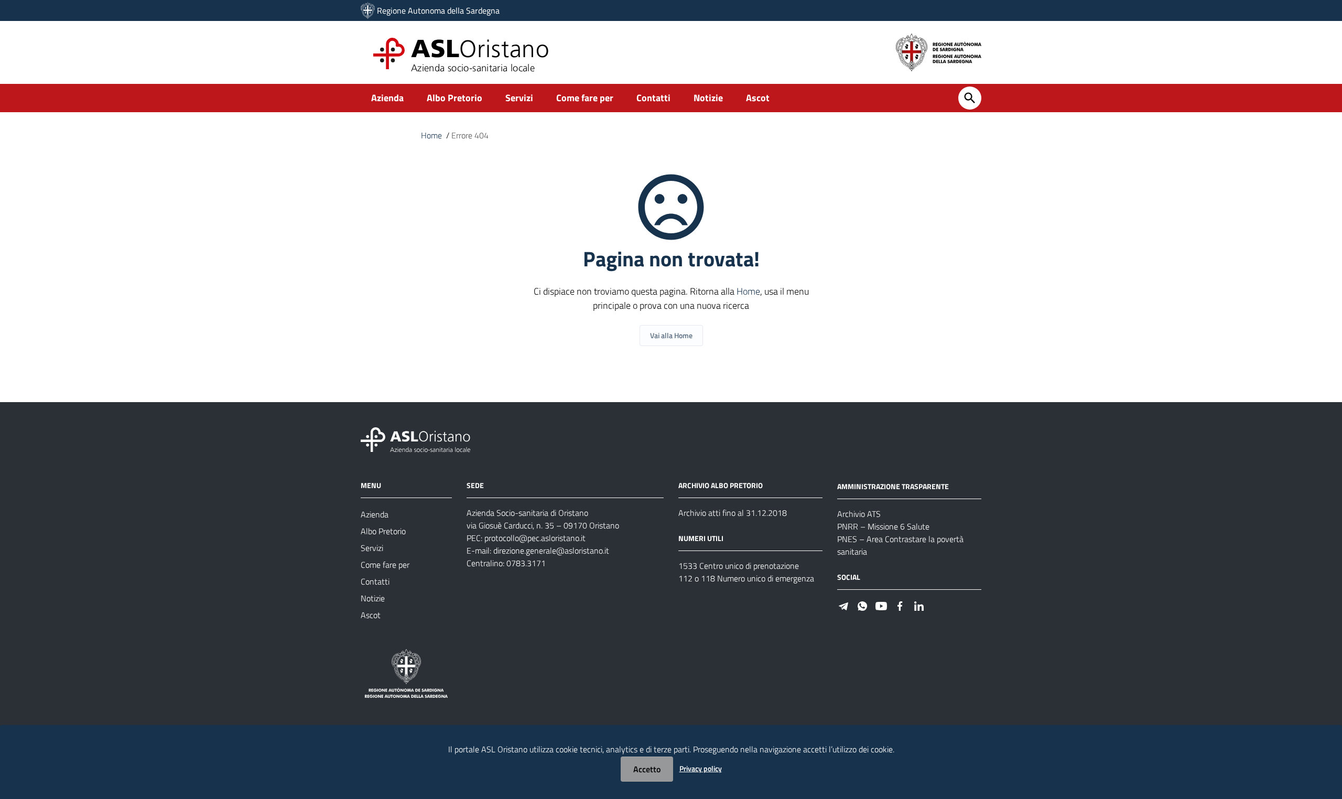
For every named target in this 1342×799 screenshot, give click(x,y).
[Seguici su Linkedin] (919, 605)
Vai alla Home (671, 335)
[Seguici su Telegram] (843, 605)
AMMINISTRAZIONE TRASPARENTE (893, 486)
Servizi (519, 98)
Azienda (387, 98)
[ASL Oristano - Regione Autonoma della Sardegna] (416, 439)
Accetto (647, 769)
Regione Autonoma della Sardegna (438, 10)
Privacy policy (700, 768)
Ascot (758, 98)
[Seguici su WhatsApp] (862, 605)
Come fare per (584, 98)
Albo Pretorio (454, 98)
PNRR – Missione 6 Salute (883, 526)
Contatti (653, 98)
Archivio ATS (859, 514)
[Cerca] (969, 98)
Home (431, 135)
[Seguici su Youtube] (881, 605)
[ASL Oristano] (368, 10)
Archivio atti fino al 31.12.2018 (732, 512)
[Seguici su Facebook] (900, 605)
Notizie (708, 98)
